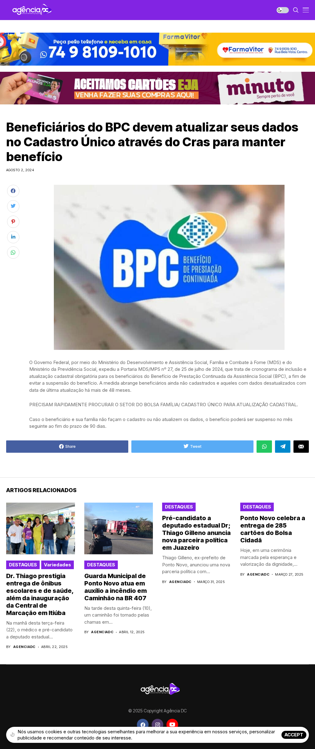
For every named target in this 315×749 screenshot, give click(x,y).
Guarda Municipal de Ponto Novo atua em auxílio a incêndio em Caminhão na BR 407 (115, 587)
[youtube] (172, 725)
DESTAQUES (23, 565)
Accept (294, 735)
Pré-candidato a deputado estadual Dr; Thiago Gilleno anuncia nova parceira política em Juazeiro (196, 532)
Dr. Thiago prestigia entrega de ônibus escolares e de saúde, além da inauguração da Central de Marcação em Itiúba (40, 594)
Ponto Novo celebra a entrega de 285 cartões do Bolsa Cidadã (272, 529)
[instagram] (157, 725)
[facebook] (143, 725)
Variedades (57, 565)
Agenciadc (24, 647)
